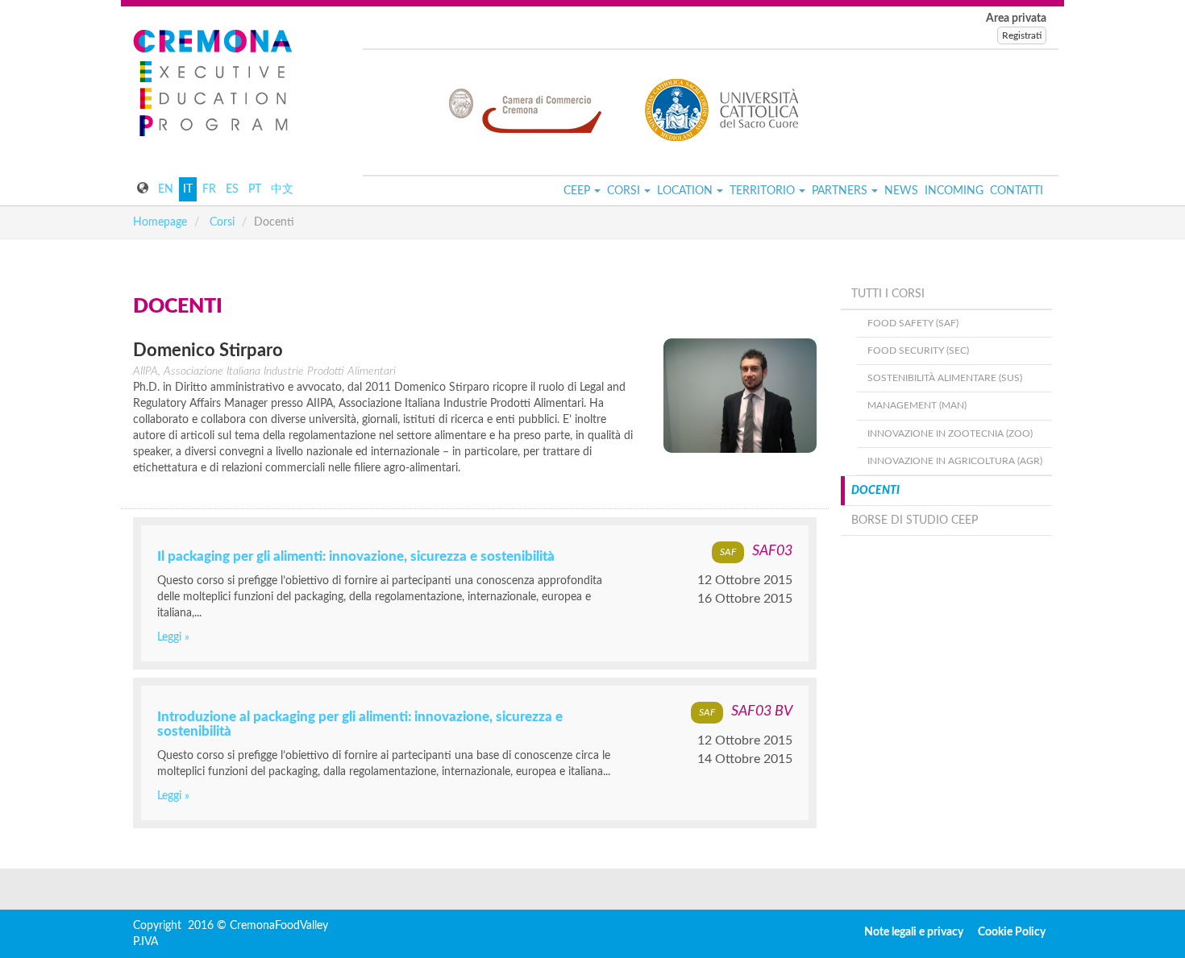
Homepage (160, 222)
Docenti (875, 490)
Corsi (623, 191)
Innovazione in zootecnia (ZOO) (950, 433)
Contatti (1016, 191)
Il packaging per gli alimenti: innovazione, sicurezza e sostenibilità (356, 556)
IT (188, 189)
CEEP (576, 191)
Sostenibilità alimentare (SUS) (944, 378)
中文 (282, 189)
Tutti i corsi (888, 294)
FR (209, 189)
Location (685, 191)
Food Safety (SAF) (912, 323)
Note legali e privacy (913, 932)
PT (254, 189)
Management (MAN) (917, 405)
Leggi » (173, 637)
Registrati (1022, 35)
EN (165, 189)
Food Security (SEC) (918, 350)
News (901, 191)
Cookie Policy (1012, 932)
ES (232, 189)
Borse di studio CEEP (914, 520)
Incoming (954, 191)
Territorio (762, 191)
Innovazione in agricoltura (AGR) (954, 461)
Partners (839, 191)
